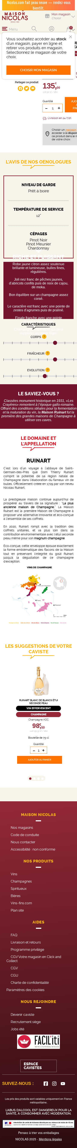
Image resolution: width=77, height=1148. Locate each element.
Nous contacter (23, 842)
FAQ (14, 935)
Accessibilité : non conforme (33, 849)
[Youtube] (63, 1083)
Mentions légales (50, 1139)
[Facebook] (45, 1083)
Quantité (48, 101)
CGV (14, 968)
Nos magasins (22, 828)
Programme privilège (27, 950)
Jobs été (17, 1029)
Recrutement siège (26, 1022)
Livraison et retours (26, 942)
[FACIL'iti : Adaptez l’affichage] (38, 1041)
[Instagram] (54, 1083)
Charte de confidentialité (30, 983)
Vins (14, 874)
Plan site (17, 910)
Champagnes (21, 881)
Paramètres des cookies (25, 990)
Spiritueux (19, 889)
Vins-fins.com (21, 903)
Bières (16, 896)
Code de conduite (25, 835)
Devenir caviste (22, 1015)
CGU (14, 975)
